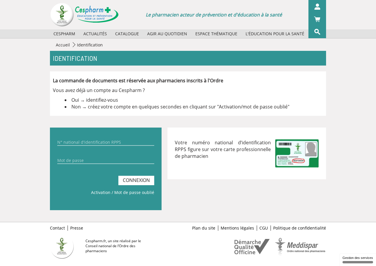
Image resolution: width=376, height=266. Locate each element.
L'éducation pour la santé (275, 33)
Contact (57, 228)
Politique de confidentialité (299, 228)
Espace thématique (216, 33)
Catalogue (127, 33)
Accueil (63, 45)
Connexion (136, 180)
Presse (76, 228)
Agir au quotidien (167, 33)
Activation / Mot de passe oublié (122, 192)
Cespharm (64, 33)
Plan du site (203, 228)
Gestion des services (358, 258)
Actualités (95, 33)
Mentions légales (237, 228)
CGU (263, 228)
